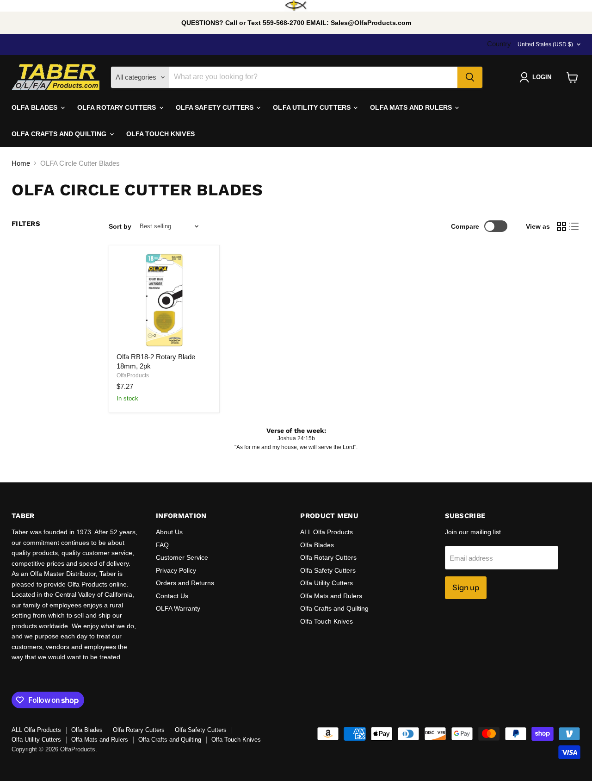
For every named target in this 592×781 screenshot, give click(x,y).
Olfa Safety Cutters (328, 570)
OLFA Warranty (178, 608)
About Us (169, 532)
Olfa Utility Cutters (326, 583)
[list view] (574, 226)
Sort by (120, 226)
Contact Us (172, 596)
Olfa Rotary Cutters (328, 557)
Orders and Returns (185, 583)
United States (545, 44)
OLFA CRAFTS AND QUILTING (60, 133)
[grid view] (561, 226)
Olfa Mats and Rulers (331, 596)
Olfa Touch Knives (326, 621)
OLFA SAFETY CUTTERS (216, 107)
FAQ (162, 545)
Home (21, 163)
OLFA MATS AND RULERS (412, 107)
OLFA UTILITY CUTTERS (312, 107)
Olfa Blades (317, 545)
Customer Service (182, 557)
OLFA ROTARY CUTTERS (117, 107)
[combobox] (313, 77)
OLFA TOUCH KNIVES (160, 133)
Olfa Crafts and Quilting (334, 608)
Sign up (465, 587)
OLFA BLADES (36, 107)
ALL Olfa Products (326, 532)
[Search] (469, 77)
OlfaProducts (133, 375)
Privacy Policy (176, 570)
